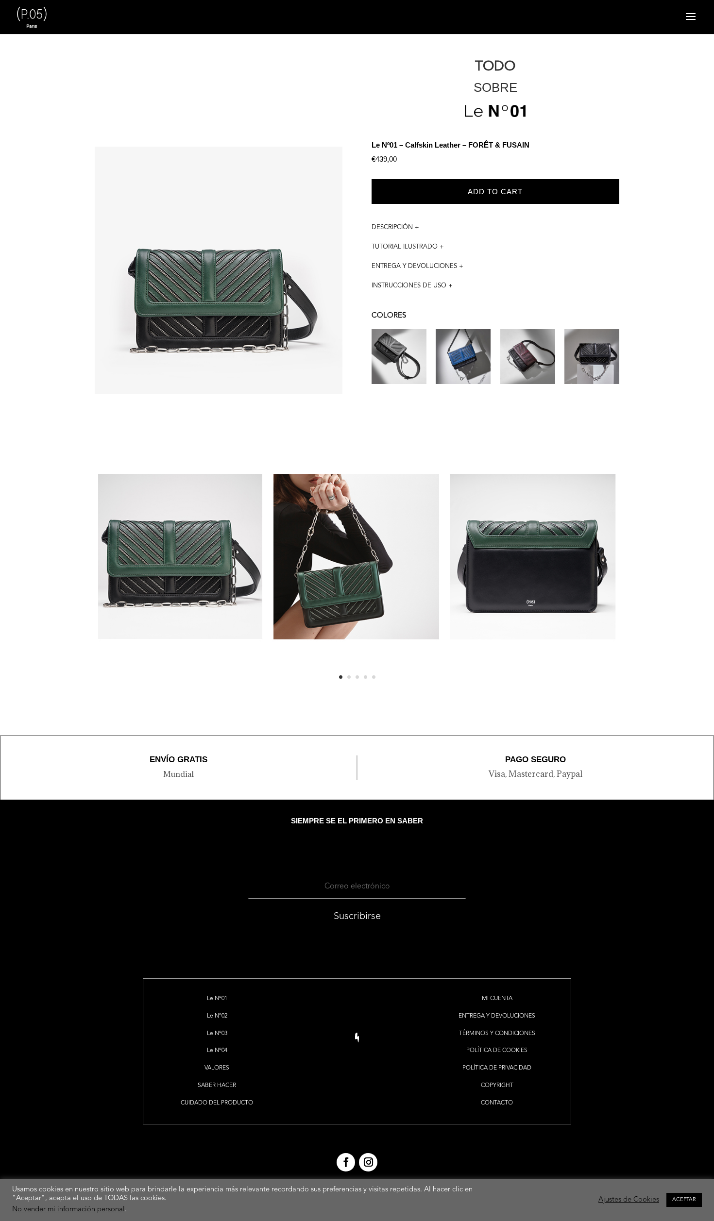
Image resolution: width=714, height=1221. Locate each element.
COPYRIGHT (497, 1085)
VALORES (216, 1068)
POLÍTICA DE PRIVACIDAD (496, 1068)
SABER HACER (217, 1085)
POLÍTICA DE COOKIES (496, 1051)
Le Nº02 (217, 1016)
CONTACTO (497, 1103)
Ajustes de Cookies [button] (628, 1200)
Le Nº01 (217, 999)
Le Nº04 (217, 1051)
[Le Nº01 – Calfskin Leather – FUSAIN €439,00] (591, 363)
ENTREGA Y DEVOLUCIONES (497, 1016)
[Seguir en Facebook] (346, 1162)
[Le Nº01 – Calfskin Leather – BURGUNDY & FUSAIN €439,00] (527, 363)
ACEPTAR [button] (684, 1200)
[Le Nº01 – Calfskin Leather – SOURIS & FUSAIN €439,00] (399, 363)
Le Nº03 (217, 1034)
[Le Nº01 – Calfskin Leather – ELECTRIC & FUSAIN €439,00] (463, 363)
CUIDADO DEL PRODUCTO (217, 1103)
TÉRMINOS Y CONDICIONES (497, 1034)
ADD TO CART (495, 191)
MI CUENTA (497, 999)
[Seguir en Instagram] (368, 1162)
